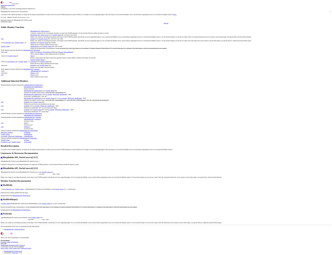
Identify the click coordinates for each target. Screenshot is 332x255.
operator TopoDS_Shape (37, 59)
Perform (32, 39)
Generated (33, 61)
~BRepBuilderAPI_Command (38, 71)
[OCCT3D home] (6, 3)
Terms (10, 248)
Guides (3, 5)
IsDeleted (33, 65)
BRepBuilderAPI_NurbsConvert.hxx (14, 229)
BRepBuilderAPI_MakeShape (31, 50)
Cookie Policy (16, 248)
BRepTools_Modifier (7, 132)
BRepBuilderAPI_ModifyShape (34, 85)
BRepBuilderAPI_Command (31, 69)
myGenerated (27, 142)
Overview (3, 242)
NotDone (26, 127)
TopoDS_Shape (56, 35)
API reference (14, 242)
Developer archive (14, 245)
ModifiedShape (34, 46)
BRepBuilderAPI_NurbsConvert (39, 31)
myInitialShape (28, 134)
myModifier (27, 132)
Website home (4, 245)
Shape (32, 56)
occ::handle (49, 94)
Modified (32, 42)
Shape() (42, 54)
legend (166, 23)
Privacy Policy (5, 248)
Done (25, 123)
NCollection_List (9, 42)
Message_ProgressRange (44, 52)
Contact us (22, 245)
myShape (26, 140)
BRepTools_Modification (60, 94)
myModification (28, 136)
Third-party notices (26, 248)
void (2, 39)
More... (175, 14)
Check (32, 75)
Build (31, 52)
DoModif (26, 102)
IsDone (32, 73)
